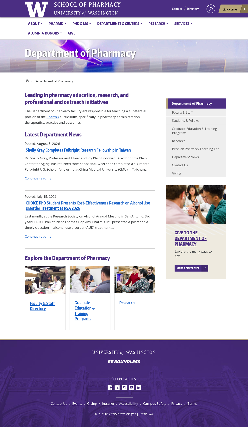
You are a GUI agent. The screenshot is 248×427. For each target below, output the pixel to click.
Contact (177, 9)
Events (77, 403)
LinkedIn (138, 387)
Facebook (109, 387)
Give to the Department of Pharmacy (191, 238)
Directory (193, 9)
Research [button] (156, 23)
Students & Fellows (185, 120)
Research (127, 302)
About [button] (34, 23)
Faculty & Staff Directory (42, 306)
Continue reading (38, 178)
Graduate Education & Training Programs (85, 310)
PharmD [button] (56, 23)
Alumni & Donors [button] (43, 33)
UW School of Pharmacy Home (37, 8)
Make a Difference (188, 268)
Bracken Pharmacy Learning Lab (195, 149)
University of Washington (124, 353)
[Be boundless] (124, 362)
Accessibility (128, 403)
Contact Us (180, 165)
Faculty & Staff (182, 112)
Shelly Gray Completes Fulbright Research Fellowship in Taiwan (78, 150)
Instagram (124, 387)
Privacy (176, 403)
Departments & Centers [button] (118, 23)
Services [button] (181, 23)
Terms (192, 403)
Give (71, 33)
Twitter (117, 387)
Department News (185, 157)
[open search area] (211, 8)
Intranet (108, 403)
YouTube (131, 387)
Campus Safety (154, 403)
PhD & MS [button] (80, 23)
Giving (176, 173)
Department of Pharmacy (192, 103)
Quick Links (230, 9)
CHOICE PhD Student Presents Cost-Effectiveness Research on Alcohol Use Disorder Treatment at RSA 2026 (88, 205)
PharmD (52, 117)
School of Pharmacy (27, 79)
